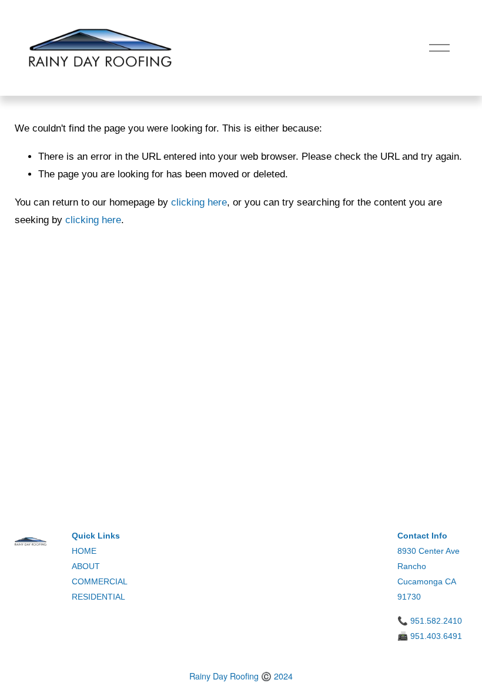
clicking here (199, 202)
